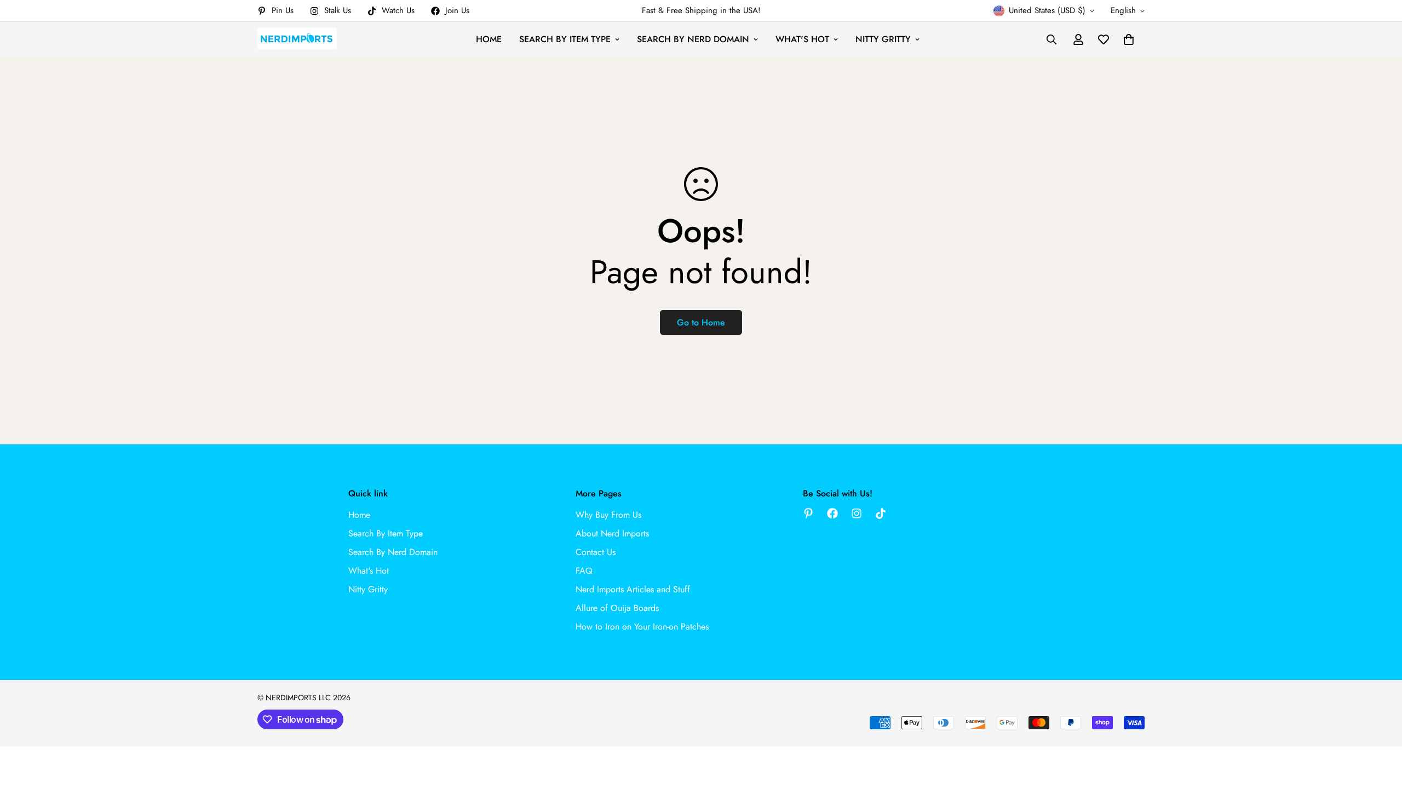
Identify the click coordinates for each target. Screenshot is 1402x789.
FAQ (584, 570)
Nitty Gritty (883, 39)
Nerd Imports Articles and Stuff (633, 589)
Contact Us (596, 552)
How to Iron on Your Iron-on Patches (642, 626)
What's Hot (802, 39)
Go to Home (701, 322)
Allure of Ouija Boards (617, 608)
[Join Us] (832, 513)
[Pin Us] (808, 513)
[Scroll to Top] (1380, 729)
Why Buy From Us (608, 514)
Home (489, 39)
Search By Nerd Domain (693, 39)
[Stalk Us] (856, 513)
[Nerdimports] (297, 39)
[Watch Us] (880, 513)
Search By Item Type (565, 39)
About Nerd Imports (612, 533)
